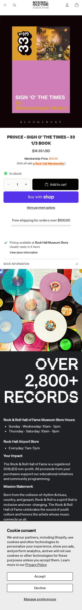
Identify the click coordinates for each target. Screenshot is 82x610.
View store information (24, 252)
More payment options (41, 207)
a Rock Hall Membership (49, 163)
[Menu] (5, 5)
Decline (40, 588)
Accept (39, 576)
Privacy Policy (36, 564)
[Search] (14, 5)
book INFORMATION (16, 264)
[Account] (67, 5)
